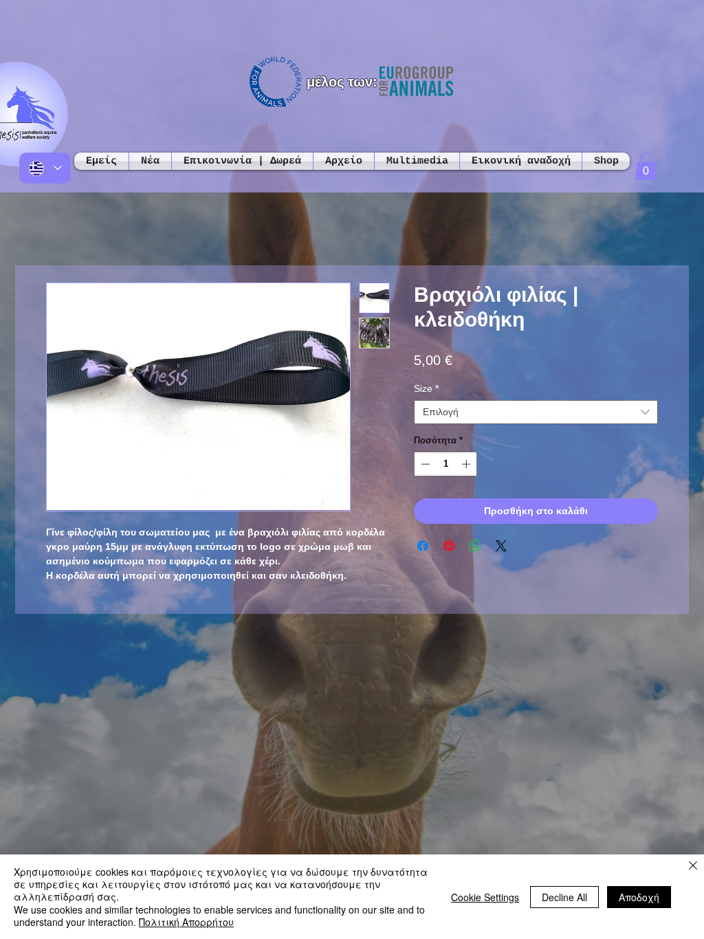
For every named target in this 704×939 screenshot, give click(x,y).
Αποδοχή (639, 897)
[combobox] (536, 412)
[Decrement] (424, 464)
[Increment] (467, 464)
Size (426, 388)
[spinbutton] (445, 464)
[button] (646, 166)
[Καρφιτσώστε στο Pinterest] (449, 546)
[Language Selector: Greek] (45, 168)
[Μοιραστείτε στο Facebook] (423, 546)
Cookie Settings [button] (485, 897)
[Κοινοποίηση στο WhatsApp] (475, 546)
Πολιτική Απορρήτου (186, 922)
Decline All (564, 897)
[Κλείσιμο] (693, 866)
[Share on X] (501, 546)
